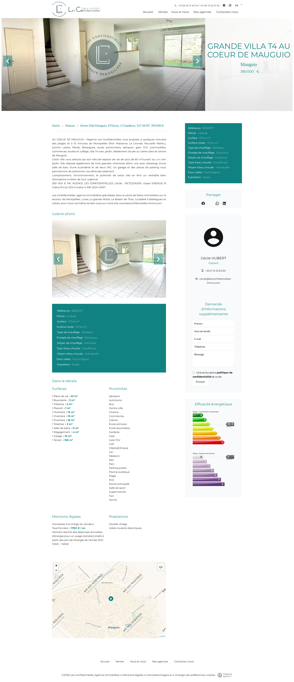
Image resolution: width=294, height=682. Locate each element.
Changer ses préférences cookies (195, 675)
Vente (56, 125)
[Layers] (160, 566)
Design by (227, 675)
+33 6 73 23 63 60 (215, 270)
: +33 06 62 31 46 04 (187, 5)
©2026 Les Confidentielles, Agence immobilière (91, 675)
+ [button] (56, 565)
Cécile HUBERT (213, 258)
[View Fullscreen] (56, 577)
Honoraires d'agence (159, 675)
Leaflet (162, 636)
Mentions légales (133, 675)
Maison (70, 125)
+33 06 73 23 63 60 (210, 5)
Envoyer (200, 381)
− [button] (56, 570)
